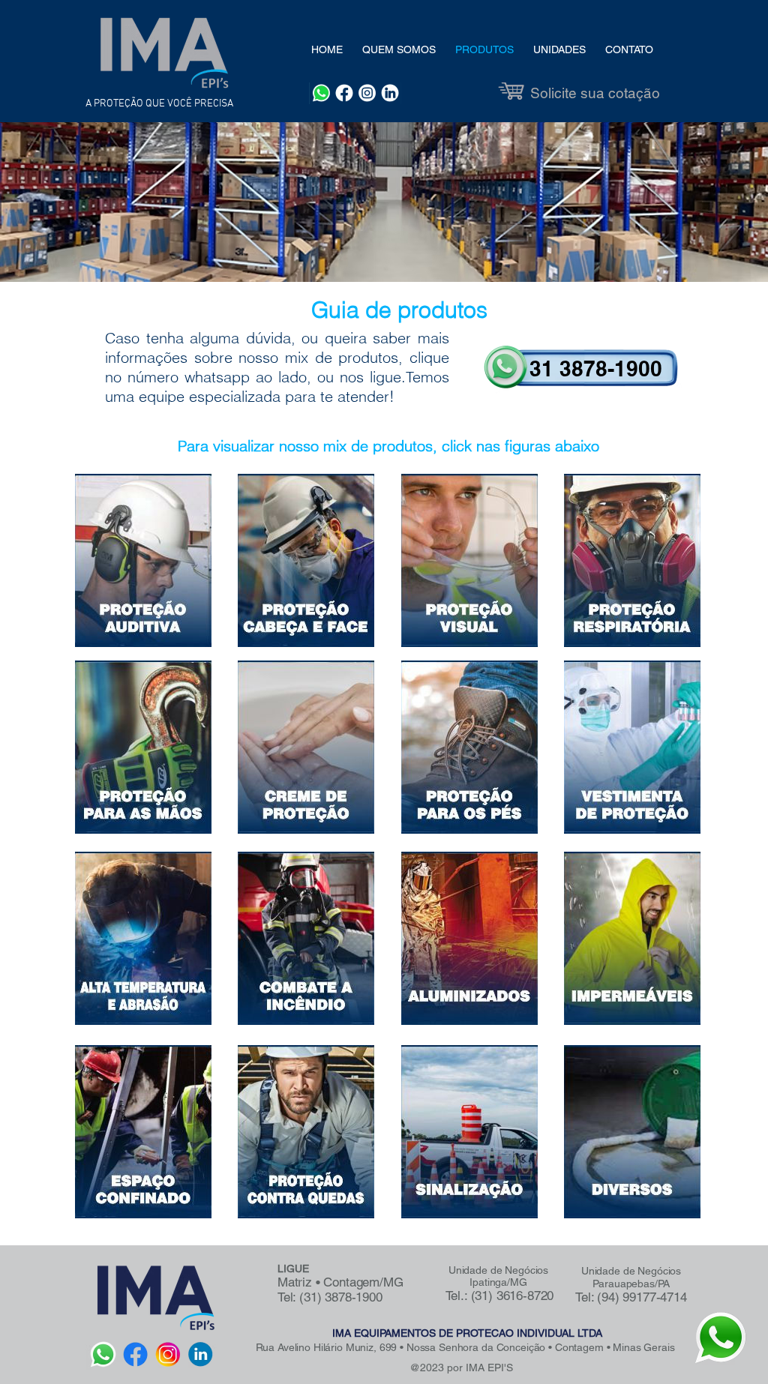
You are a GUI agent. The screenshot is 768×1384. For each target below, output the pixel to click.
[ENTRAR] (583, 370)
